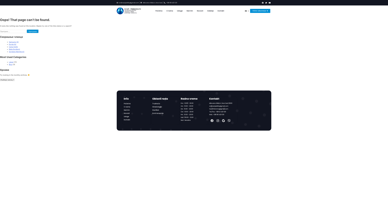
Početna (159, 11)
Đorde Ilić (12, 44)
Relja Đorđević (14, 49)
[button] (260, 11)
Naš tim (190, 11)
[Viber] (229, 121)
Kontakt (221, 11)
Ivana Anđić (13, 47)
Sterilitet (155, 110)
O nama (169, 11)
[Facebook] (212, 121)
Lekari (11, 62)
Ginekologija (157, 107)
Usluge (180, 11)
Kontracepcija (157, 113)
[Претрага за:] (13, 31)
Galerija (210, 11)
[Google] (223, 121)
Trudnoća (156, 103)
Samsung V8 (13, 42)
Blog (10, 64)
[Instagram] (218, 121)
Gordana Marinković (16, 52)
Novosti (200, 11)
